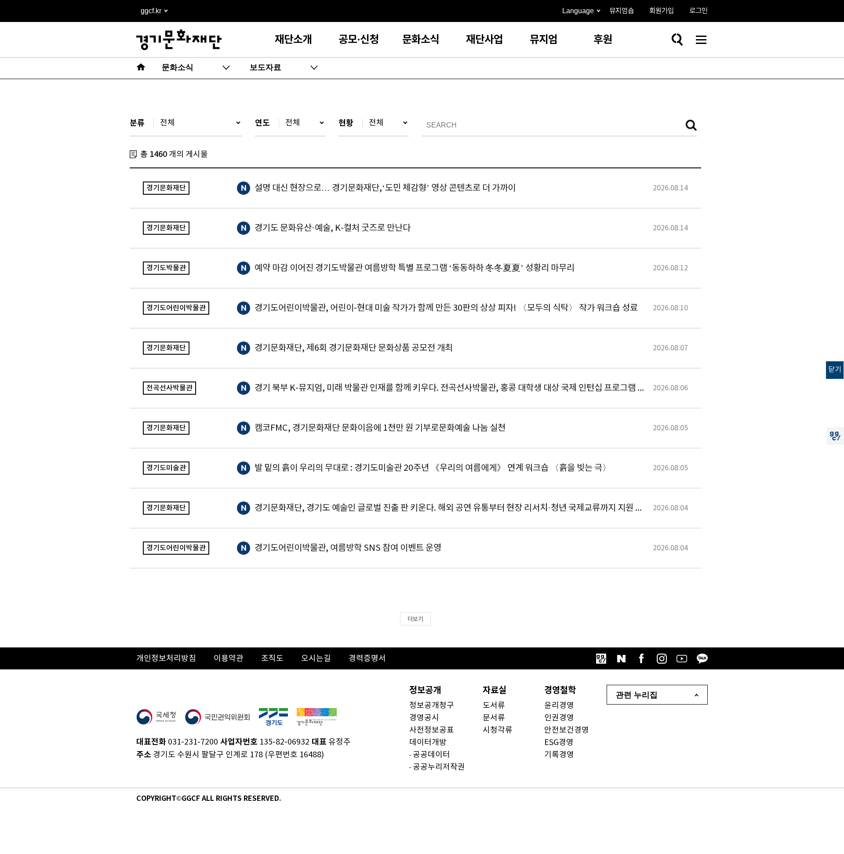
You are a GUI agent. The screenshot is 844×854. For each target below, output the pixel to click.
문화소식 (420, 39)
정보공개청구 (431, 705)
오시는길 (316, 658)
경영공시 (424, 718)
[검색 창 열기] (677, 39)
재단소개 (293, 39)
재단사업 (484, 39)
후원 (602, 39)
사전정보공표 (431, 730)
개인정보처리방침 (166, 658)
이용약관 (229, 658)
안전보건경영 (566, 730)
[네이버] (621, 658)
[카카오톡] (702, 658)
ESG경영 (559, 742)
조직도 (272, 658)
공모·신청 (358, 39)
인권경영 (559, 718)
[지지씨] (601, 658)
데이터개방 (428, 742)
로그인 (698, 11)
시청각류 (498, 730)
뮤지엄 (543, 39)
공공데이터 (431, 755)
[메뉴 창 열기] (701, 39)
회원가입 (661, 11)
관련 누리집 (637, 694)
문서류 (494, 718)
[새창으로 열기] (156, 717)
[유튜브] (682, 658)
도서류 (494, 705)
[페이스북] (641, 658)
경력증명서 (367, 658)
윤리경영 (559, 705)
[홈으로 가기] (141, 68)
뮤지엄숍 (621, 11)
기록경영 (559, 755)
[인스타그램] (661, 658)
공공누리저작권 (439, 767)
